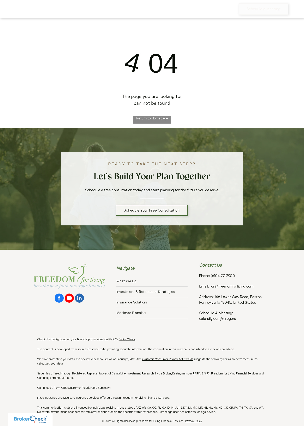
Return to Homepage (152, 118)
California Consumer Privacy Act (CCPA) (167, 359)
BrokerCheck (127, 339)
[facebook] (59, 299)
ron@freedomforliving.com (231, 286)
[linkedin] (79, 299)
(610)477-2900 (223, 275)
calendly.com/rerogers (217, 318)
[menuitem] (84, 9)
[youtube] (69, 299)
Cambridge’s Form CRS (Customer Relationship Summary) (73, 388)
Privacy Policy (193, 420)
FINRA (197, 373)
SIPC (207, 373)
